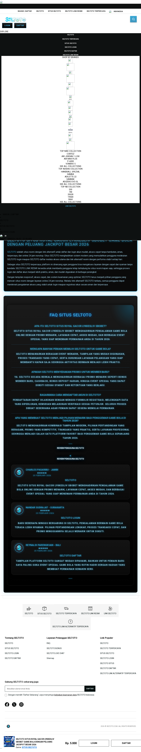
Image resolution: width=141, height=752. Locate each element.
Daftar (20, 25)
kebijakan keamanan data (65, 695)
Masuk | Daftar (25, 11)
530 (70, 189)
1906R (70, 197)
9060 (70, 199)
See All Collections (70, 166)
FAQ (48, 643)
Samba (70, 174)
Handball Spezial (70, 171)
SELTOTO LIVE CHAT (55, 653)
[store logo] (16, 19)
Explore (4, 31)
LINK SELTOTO (110, 613)
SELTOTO (40, 11)
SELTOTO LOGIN (7, 232)
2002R (70, 194)
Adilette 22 (70, 176)
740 (70, 192)
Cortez (70, 154)
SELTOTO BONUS (54, 648)
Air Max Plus (70, 159)
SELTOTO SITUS (107, 663)
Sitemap (50, 658)
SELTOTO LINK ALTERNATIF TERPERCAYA (70, 626)
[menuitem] (70, 34)
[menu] (70, 120)
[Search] (133, 19)
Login (7, 25)
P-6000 (70, 161)
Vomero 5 (70, 163)
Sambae (70, 179)
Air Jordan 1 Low (70, 156)
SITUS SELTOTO (54, 11)
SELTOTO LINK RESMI (73, 11)
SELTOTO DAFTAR (13, 658)
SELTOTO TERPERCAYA (96, 11)
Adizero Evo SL (70, 181)
